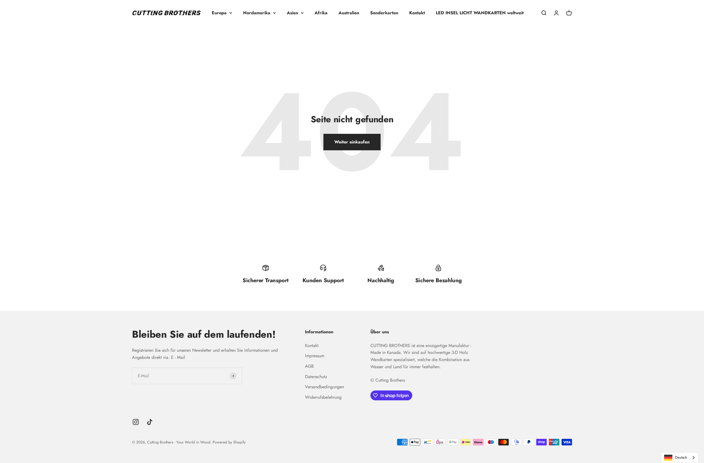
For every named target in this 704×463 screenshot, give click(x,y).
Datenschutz (316, 376)
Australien (349, 13)
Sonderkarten (384, 13)
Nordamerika (256, 13)
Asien (292, 13)
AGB (309, 366)
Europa (219, 13)
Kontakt (417, 13)
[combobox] (679, 457)
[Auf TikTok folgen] (149, 422)
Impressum (314, 356)
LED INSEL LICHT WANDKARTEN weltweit (480, 13)
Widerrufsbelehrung (323, 397)
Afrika (321, 13)
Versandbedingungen (324, 387)
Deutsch (681, 457)
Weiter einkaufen (352, 142)
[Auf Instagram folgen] (135, 422)
